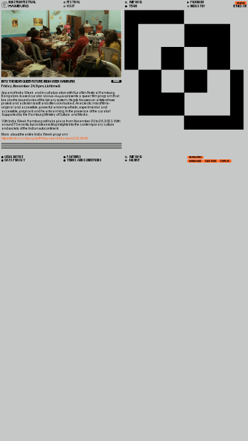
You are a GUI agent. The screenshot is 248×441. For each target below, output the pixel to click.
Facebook (210, 161)
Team (132, 6)
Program (197, 2)
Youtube (224, 161)
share (116, 81)
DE (245, 6)
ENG (237, 6)
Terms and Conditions (84, 160)
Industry (197, 6)
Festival (73, 2)
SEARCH (241, 3)
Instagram (195, 161)
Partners (73, 157)
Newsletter (195, 157)
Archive (134, 160)
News (135, 157)
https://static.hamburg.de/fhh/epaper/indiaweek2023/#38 (44, 138)
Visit (70, 6)
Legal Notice (13, 157)
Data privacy (14, 160)
